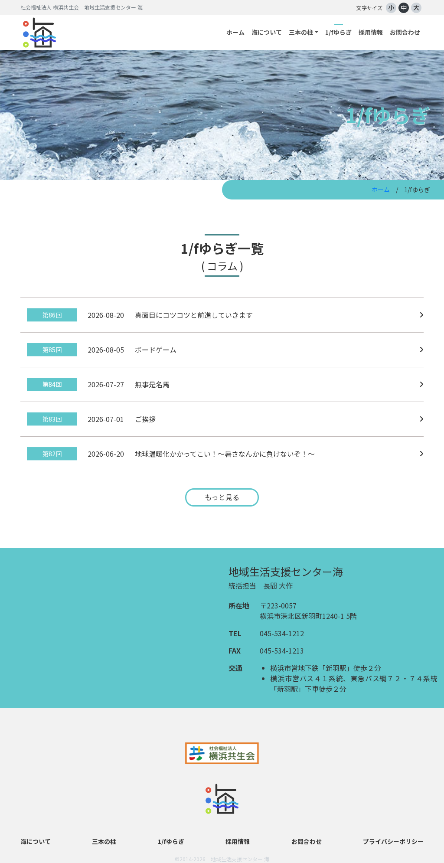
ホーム (235, 32)
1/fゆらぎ (338, 32)
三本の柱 (104, 841)
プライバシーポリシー (393, 841)
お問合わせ (405, 32)
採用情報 (371, 32)
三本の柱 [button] (301, 32)
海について (266, 32)
